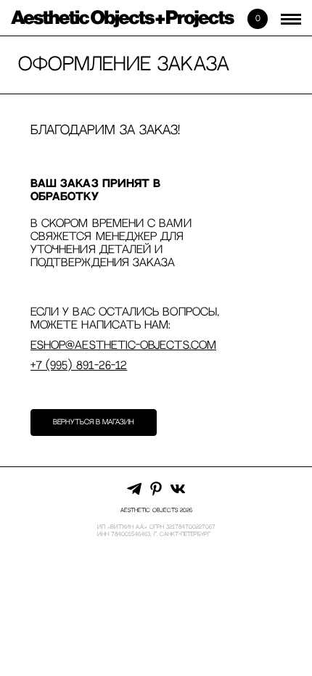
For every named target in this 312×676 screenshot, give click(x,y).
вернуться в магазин (93, 422)
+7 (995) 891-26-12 (78, 365)
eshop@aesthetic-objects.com (123, 345)
